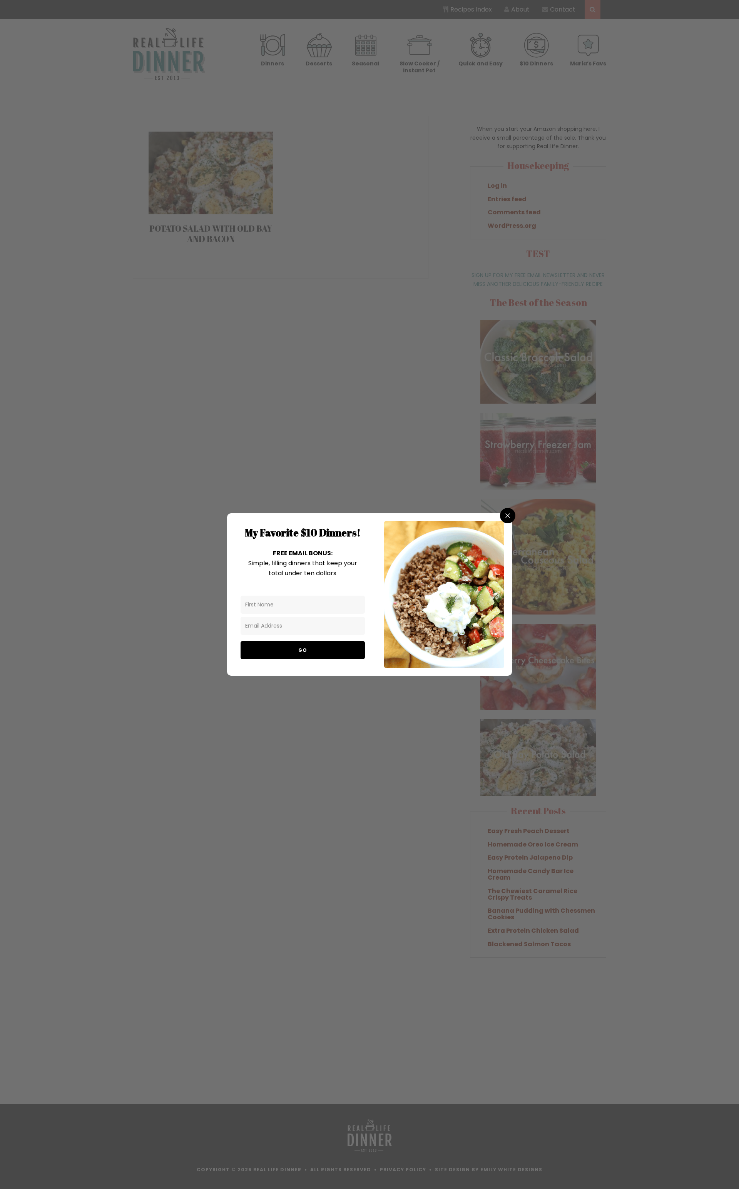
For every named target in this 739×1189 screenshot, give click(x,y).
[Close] (507, 515)
